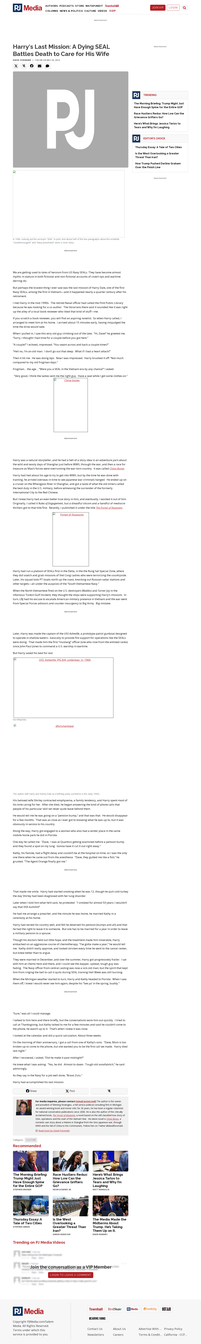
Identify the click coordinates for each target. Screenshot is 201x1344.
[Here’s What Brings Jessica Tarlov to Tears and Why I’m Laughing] (110, 1161)
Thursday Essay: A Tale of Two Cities (27, 1221)
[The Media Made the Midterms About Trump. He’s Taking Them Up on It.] (110, 1206)
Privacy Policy (173, 1329)
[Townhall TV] (113, 6)
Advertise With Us (151, 1329)
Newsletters (95, 1334)
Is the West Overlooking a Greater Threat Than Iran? (69, 1225)
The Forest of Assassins (64, 1115)
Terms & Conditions (151, 1334)
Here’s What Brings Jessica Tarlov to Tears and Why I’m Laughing (108, 1180)
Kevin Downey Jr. (62, 1190)
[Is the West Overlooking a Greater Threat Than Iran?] (70, 1206)
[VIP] (112, 11)
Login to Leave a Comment (70, 1274)
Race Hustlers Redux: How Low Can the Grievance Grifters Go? (70, 1180)
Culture (90, 11)
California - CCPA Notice (176, 1334)
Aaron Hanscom (61, 1234)
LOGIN (173, 7)
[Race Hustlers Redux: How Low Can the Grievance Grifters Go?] (70, 1161)
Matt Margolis (101, 1190)
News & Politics (71, 11)
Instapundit (94, 6)
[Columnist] (25, 1107)
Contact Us (95, 1329)
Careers (118, 1334)
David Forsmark (22, 60)
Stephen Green (21, 1227)
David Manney (100, 1234)
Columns (51, 11)
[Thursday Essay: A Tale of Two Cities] (31, 1206)
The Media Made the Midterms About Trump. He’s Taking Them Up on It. (109, 1225)
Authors (51, 6)
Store (79, 6)
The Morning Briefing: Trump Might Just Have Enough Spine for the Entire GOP (30, 1180)
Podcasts (67, 6)
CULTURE (31, 1140)
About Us (119, 1329)
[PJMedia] (27, 7)
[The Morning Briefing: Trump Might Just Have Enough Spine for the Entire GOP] (31, 1161)
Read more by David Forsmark (54, 1130)
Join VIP (157, 7)
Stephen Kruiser (22, 1190)
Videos (102, 11)
